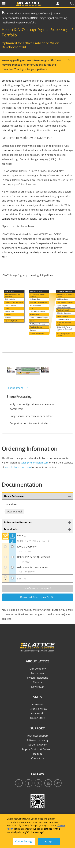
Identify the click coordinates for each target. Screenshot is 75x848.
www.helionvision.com (18, 467)
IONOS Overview (26, 546)
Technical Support (37, 735)
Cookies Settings (24, 841)
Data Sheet (11, 504)
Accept (48, 841)
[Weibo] (57, 783)
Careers (37, 682)
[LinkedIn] (18, 783)
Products (16, 13)
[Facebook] (27, 783)
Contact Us (37, 758)
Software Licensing (37, 740)
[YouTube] (47, 783)
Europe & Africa (37, 709)
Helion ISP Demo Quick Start (33, 557)
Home (5, 13)
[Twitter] (37, 783)
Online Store (37, 718)
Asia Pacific (37, 713)
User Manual (14, 511)
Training (37, 753)
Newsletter (37, 686)
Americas (37, 704)
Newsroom (37, 673)
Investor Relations (37, 677)
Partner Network (37, 744)
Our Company (37, 668)
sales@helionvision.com (34, 462)
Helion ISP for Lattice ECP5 (32, 567)
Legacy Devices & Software (37, 749)
